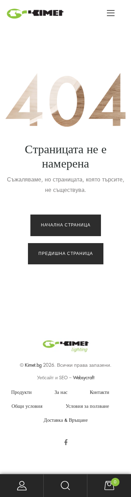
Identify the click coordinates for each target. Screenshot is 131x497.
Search (65, 485)
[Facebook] (65, 442)
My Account (22, 485)
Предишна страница (65, 253)
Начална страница (65, 225)
